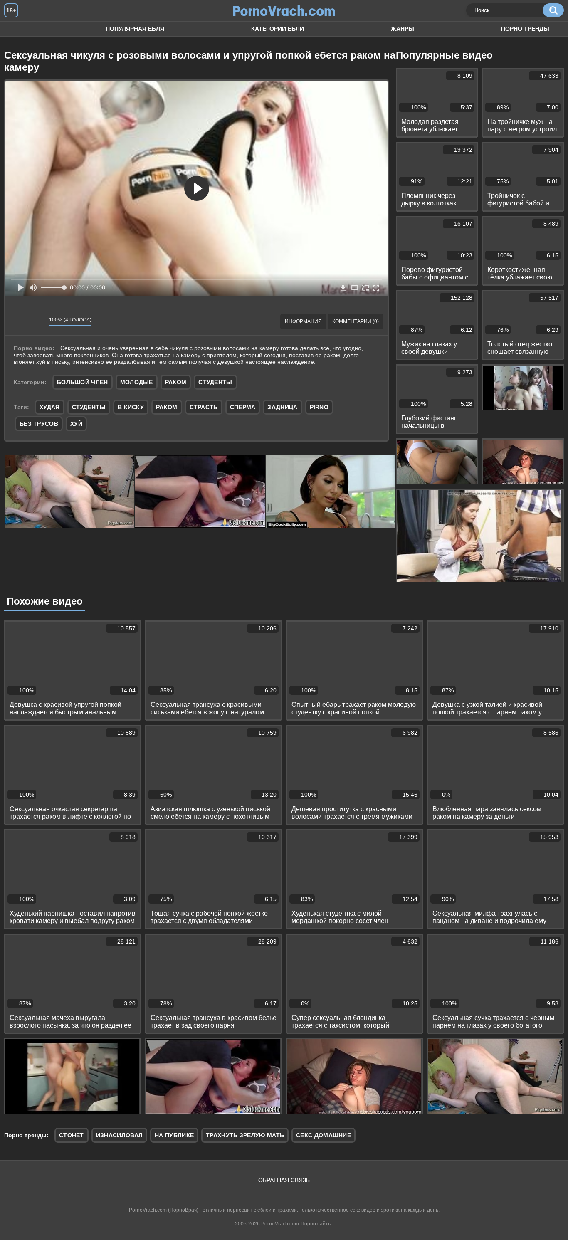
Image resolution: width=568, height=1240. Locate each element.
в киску (131, 407)
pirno (319, 407)
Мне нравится (18, 321)
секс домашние (323, 1135)
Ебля (18, 29)
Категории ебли (277, 28)
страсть (204, 407)
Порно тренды (525, 28)
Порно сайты (316, 1224)
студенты (89, 407)
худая (50, 407)
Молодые (136, 382)
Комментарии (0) (355, 321)
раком (167, 407)
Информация (303, 321)
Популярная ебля (135, 28)
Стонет (71, 1135)
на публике (174, 1135)
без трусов (39, 423)
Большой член (82, 382)
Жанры (402, 28)
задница (282, 407)
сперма (243, 407)
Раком (176, 382)
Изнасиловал (119, 1135)
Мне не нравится (36, 321)
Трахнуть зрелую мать (245, 1135)
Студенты (215, 382)
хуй (76, 423)
